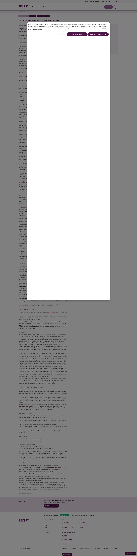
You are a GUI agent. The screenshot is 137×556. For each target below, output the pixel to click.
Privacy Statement (37, 29)
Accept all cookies (77, 34)
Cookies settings (61, 33)
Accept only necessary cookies (98, 34)
